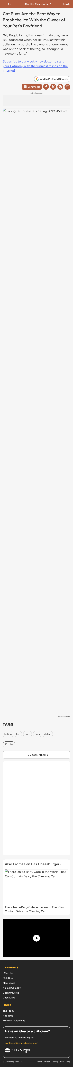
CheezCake (9, 997)
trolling (8, 734)
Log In (66, 4)
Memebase (9, 982)
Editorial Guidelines (14, 1020)
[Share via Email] (67, 87)
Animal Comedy (12, 987)
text (18, 734)
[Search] (9, 4)
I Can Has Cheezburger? (37, 4)
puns (27, 734)
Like (11, 744)
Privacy (47, 1062)
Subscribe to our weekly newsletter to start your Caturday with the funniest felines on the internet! (35, 65)
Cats (37, 734)
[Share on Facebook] (46, 87)
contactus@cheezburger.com (21, 1043)
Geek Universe (11, 992)
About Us (8, 1015)
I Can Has (8, 973)
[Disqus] (36, 810)
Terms (39, 1062)
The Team (8, 1010)
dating (47, 734)
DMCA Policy (65, 1062)
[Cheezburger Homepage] (36, 1051)
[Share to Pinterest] (60, 87)
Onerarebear (65, 716)
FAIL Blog (8, 978)
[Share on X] (53, 87)
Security (55, 1062)
